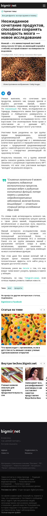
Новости (5, 453)
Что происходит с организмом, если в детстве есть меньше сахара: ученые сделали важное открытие (20, 350)
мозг (9, 288)
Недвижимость (31, 450)
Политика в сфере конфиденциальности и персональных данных (20, 485)
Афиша (4, 450)
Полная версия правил (11, 512)
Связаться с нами (8, 479)
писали (26, 268)
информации (11, 108)
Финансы (28, 453)
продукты (18, 288)
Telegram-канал (32, 278)
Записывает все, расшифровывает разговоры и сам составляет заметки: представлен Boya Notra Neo (34, 390)
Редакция (36, 477)
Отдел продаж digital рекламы (30, 489)
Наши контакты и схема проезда (15, 477)
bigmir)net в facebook (11, 302)
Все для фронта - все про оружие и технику (19, 15)
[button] (41, 309)
